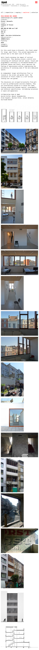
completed (26, 12)
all (2, 12)
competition (9, 12)
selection (34, 12)
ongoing (17, 12)
